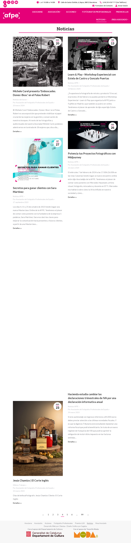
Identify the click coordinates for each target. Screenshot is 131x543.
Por (33, 103)
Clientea (62, 526)
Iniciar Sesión (123, 6)
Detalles (16, 131)
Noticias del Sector (20, 100)
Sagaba (84, 526)
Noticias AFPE (73, 83)
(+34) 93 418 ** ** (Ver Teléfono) (115, 2)
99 (82, 514)
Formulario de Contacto (104, 6)
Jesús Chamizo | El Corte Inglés (31, 480)
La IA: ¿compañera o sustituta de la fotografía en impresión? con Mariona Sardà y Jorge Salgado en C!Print (90, 257)
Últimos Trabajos (19, 485)
